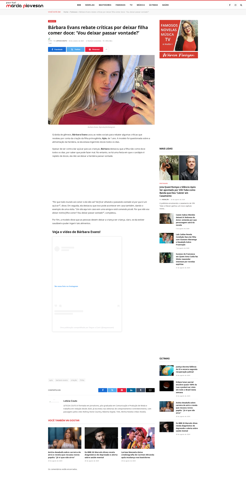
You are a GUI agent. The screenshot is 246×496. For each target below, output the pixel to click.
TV (131, 5)
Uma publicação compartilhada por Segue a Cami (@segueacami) (87, 327)
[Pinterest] (39, 161)
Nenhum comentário (94, 41)
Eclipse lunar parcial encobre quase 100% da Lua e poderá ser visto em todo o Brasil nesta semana (186, 387)
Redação (165, 199)
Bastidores (105, 5)
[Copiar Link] (39, 174)
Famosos (120, 5)
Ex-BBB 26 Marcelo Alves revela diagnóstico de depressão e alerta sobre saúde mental (101, 455)
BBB (79, 5)
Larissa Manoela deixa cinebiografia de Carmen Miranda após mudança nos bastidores (137, 455)
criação (74, 380)
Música (141, 5)
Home (66, 12)
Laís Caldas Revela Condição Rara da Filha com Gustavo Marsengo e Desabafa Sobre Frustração (186, 239)
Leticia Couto (61, 41)
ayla (51, 380)
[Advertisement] (101, 179)
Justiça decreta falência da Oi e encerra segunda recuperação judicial (186, 369)
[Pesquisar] (241, 5)
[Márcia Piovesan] (23, 5)
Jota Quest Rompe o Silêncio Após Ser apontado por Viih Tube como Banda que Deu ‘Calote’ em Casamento (178, 191)
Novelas (90, 5)
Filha (82, 380)
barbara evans (62, 380)
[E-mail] (39, 167)
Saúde (165, 5)
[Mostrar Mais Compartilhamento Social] (106, 49)
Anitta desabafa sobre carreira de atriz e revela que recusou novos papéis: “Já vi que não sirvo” (64, 455)
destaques (164, 183)
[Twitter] (39, 147)
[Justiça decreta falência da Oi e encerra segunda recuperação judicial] (167, 370)
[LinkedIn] (39, 154)
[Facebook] (39, 141)
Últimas (153, 5)
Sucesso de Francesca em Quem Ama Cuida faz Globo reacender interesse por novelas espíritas (187, 259)
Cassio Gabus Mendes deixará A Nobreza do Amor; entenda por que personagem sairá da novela (186, 220)
